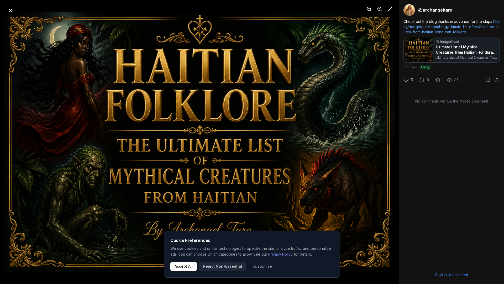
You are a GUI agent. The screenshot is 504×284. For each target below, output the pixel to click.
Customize (262, 266)
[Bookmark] (487, 80)
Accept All (184, 266)
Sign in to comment (451, 274)
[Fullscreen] (390, 9)
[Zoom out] (379, 9)
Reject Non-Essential (222, 266)
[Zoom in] (369, 9)
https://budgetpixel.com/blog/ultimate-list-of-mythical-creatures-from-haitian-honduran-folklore (451, 26)
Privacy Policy (280, 254)
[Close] (10, 10)
